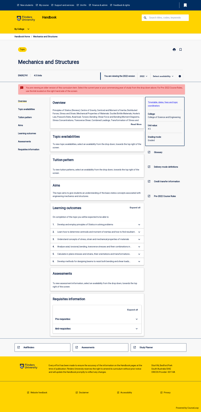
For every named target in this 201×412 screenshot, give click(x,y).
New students (26, 5)
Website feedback (38, 392)
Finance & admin (100, 5)
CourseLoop (193, 408)
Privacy (167, 392)
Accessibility (126, 392)
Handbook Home (22, 36)
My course (44, 5)
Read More (136, 124)
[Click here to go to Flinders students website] (25, 19)
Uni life (83, 5)
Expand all (135, 207)
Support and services (64, 5)
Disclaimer (84, 392)
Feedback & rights (121, 5)
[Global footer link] (28, 367)
